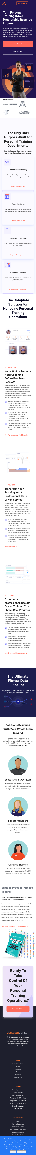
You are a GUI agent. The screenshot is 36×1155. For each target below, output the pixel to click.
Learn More (21, 1152)
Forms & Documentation (18, 1103)
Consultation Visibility (18, 170)
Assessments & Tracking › (18, 289)
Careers (18, 1074)
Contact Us (18, 1077)
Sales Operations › (18, 186)
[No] (33, 1146)
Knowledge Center (18, 1135)
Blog (18, 1121)
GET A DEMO (18, 44)
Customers (18, 1069)
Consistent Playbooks (18, 238)
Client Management (18, 1095)
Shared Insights (18, 204)
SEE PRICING (18, 52)
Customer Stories (18, 1127)
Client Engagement (18, 1106)
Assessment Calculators (18, 1129)
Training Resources (18, 1124)
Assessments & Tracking (18, 1098)
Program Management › (18, 255)
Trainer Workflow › (18, 220)
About (18, 1072)
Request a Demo (18, 1064)
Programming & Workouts (18, 1100)
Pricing (18, 1066)
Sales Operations (18, 1090)
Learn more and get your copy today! (15, 926)
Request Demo (22, 3)
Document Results (18, 273)
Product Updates (18, 1132)
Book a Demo (18, 1009)
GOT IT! (13, 1152)
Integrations (18, 1109)
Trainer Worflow (18, 1092)
